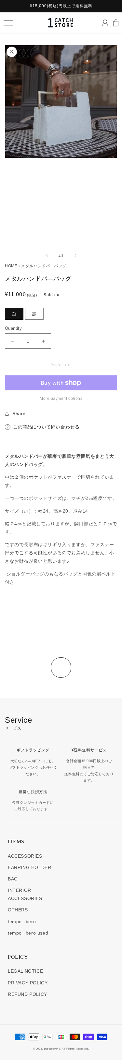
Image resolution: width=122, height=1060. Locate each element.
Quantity (13, 328)
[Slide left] (47, 255)
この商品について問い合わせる (46, 426)
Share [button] (19, 413)
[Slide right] (75, 255)
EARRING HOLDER (29, 867)
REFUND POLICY (27, 994)
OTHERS (18, 909)
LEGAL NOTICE (25, 971)
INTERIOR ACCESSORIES (25, 894)
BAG (13, 878)
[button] (8, 23)
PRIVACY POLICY (27, 982)
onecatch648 (52, 1048)
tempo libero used (28, 933)
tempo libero (22, 921)
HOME (11, 266)
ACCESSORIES (25, 856)
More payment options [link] (61, 398)
